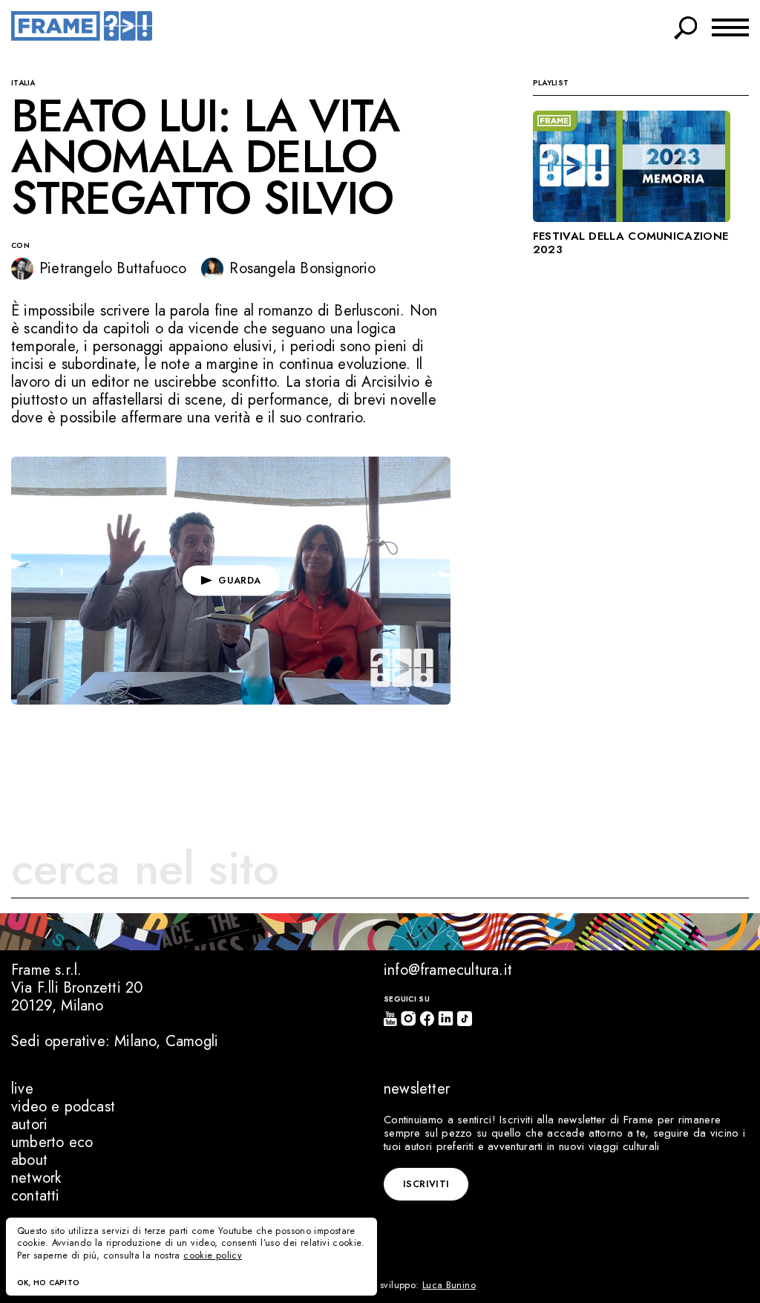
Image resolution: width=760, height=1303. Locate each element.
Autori (29, 1124)
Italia (23, 83)
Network (36, 1178)
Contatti (35, 1195)
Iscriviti (426, 1184)
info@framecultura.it (448, 970)
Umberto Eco (52, 1142)
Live (22, 1089)
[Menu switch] (730, 26)
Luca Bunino (449, 1285)
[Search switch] (686, 25)
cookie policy (212, 1255)
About (29, 1160)
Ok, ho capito (48, 1282)
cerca (714, 871)
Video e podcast (63, 1106)
